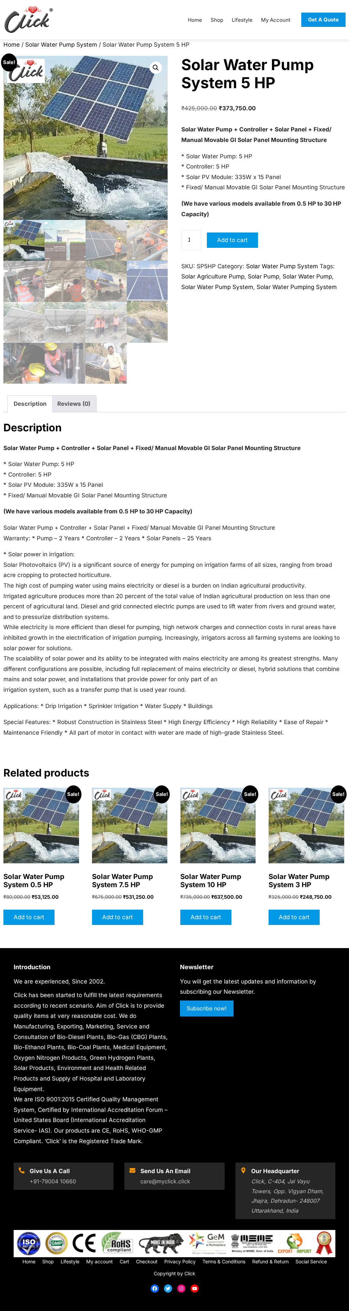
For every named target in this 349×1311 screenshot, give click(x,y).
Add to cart (232, 240)
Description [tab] (30, 403)
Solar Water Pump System (61, 44)
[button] (156, 68)
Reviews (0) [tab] (73, 403)
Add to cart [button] (29, 917)
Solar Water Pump (307, 276)
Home (11, 44)
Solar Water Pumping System (297, 287)
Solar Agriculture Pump (212, 276)
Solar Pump (263, 276)
